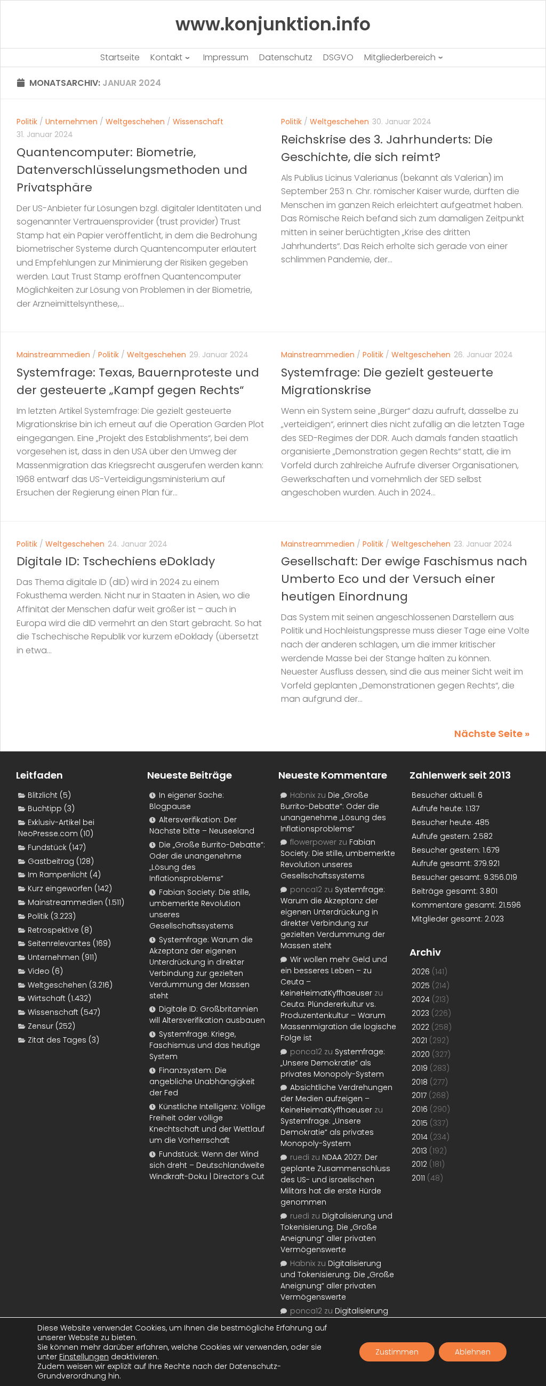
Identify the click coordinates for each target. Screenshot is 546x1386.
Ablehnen (473, 1352)
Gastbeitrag (51, 861)
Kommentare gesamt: (455, 905)
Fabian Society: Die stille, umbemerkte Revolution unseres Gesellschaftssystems (337, 859)
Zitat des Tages (57, 1040)
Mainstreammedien (53, 354)
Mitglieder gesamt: (448, 919)
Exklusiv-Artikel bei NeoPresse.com (56, 828)
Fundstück (47, 847)
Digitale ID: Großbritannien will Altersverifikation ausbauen (207, 1015)
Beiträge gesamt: (446, 891)
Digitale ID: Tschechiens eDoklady (116, 561)
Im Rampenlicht (57, 874)
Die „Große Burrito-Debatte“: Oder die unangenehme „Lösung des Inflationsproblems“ (333, 812)
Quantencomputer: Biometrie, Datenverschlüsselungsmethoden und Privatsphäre (132, 170)
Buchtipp (45, 808)
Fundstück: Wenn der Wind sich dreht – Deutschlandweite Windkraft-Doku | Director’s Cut (206, 1165)
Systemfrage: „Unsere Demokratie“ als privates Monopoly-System (332, 1062)
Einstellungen (84, 1356)
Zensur (40, 1026)
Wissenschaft (198, 121)
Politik (27, 121)
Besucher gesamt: (448, 877)
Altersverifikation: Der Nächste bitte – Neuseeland (201, 825)
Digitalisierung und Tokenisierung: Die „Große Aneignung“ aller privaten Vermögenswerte (336, 1233)
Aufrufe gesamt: (443, 863)
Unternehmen (71, 121)
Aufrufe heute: (438, 808)
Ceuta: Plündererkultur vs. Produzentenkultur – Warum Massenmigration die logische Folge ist (338, 1021)
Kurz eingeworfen (60, 888)
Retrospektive (53, 930)
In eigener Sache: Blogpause (186, 801)
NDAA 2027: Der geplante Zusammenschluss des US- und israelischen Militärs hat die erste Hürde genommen (335, 1179)
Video (39, 971)
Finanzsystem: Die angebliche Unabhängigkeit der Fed (202, 1081)
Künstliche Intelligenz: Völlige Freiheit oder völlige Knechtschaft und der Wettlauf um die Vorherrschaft (207, 1123)
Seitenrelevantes (59, 943)
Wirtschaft (47, 998)
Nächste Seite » (491, 733)
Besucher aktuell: (445, 795)
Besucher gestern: (447, 850)
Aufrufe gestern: (442, 836)
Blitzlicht (43, 795)
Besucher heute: (443, 822)
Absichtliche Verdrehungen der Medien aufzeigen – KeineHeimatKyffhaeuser (336, 1098)
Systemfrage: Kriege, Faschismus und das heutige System (204, 1045)
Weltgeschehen (135, 121)
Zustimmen (397, 1352)
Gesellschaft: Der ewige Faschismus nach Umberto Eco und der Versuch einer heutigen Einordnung (404, 579)
